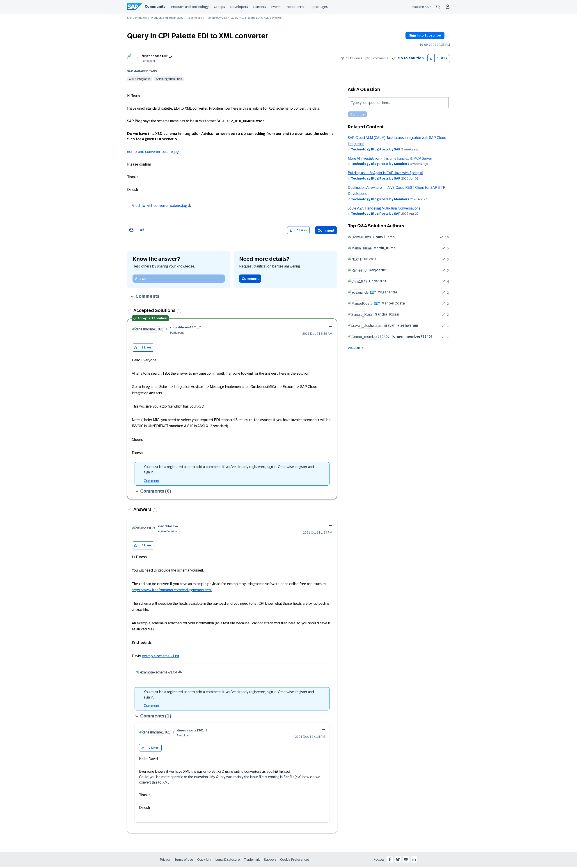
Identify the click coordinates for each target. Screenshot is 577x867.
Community (155, 6)
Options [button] (447, 36)
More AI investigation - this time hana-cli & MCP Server (390, 158)
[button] (431, 58)
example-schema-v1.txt (160, 656)
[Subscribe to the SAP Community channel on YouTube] (406, 859)
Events (276, 7)
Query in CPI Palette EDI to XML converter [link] (256, 17)
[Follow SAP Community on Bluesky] (398, 859)
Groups (219, 7)
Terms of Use (183, 859)
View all (354, 348)
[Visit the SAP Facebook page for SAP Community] (390, 859)
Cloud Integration (140, 79)
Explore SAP (421, 7)
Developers (239, 7)
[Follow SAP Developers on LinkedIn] (414, 859)
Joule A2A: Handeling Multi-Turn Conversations (384, 208)
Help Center (296, 7)
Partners (259, 7)
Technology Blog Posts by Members (380, 164)
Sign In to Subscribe (425, 35)
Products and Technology (189, 7)
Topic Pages (319, 7)
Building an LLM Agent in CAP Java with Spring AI (385, 173)
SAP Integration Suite (169, 79)
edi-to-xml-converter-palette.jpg (153, 152)
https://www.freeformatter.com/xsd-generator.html (172, 590)
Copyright (204, 859)
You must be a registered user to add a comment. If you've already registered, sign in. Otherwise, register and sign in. (229, 469)
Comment (326, 230)
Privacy (165, 859)
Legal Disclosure (227, 859)
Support (270, 859)
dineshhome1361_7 (157, 56)
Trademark (252, 859)
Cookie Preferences (294, 859)
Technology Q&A (216, 17)
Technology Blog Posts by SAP (376, 149)
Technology (194, 17)
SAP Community (137, 17)
